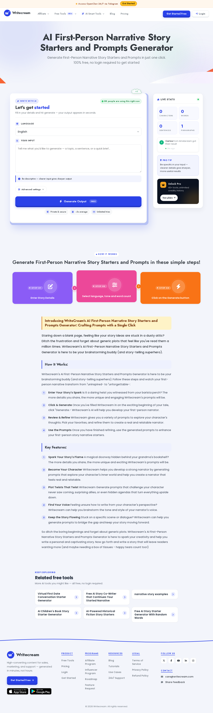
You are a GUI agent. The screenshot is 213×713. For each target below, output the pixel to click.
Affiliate (42, 13)
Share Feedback (175, 682)
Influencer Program (91, 671)
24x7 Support (116, 678)
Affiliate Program (90, 662)
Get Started (68, 678)
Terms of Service (137, 662)
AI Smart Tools (93, 13)
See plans (168, 197)
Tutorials (113, 666)
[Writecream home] (10, 654)
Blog (112, 13)
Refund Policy (140, 675)
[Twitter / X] (164, 661)
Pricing (124, 13)
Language (27, 123)
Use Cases (114, 672)
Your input (28, 140)
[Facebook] (171, 661)
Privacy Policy (140, 669)
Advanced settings (31, 189)
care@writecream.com (179, 676)
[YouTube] (179, 661)
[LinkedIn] (186, 661)
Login (202, 13)
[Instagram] (193, 661)
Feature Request (90, 686)
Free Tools (63, 13)
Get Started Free (177, 13)
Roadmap (91, 679)
